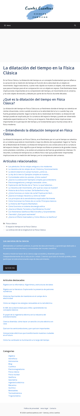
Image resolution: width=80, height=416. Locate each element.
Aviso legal (44, 408)
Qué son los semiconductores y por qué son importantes (26, 328)
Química (12, 388)
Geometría (12, 380)
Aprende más (10, 268)
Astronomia (13, 361)
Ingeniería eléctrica (16, 382)
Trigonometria (14, 396)
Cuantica (12, 366)
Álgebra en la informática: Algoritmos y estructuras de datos (28, 284)
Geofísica (12, 377)
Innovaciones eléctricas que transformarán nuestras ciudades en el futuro (28, 334)
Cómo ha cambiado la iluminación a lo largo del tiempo (26, 340)
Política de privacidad (31, 408)
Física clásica (11, 223)
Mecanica (12, 385)
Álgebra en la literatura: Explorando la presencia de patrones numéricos (28, 290)
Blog (10, 364)
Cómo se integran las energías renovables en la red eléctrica (27, 303)
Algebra (11, 356)
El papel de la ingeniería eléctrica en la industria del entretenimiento (24, 315)
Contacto (53, 408)
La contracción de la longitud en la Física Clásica (26, 230)
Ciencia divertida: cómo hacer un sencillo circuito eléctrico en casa (28, 322)
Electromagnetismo (16, 369)
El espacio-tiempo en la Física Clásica (21, 226)
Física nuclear (14, 374)
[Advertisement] (40, 44)
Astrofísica (12, 358)
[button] (75, 25)
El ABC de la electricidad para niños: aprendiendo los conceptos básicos (25, 309)
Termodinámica (15, 393)
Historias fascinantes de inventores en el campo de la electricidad (25, 297)
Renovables (13, 390)
